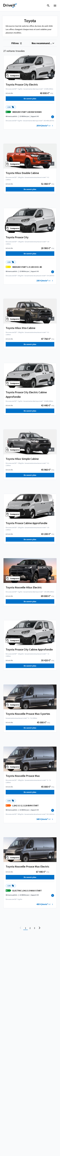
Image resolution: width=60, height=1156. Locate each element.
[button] (45, 125)
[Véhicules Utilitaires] (10, 5)
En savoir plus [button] (30, 98)
